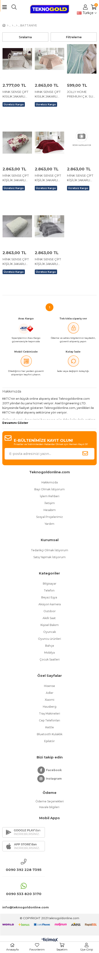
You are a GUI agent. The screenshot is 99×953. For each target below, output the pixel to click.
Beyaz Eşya (49, 597)
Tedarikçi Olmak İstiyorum (49, 550)
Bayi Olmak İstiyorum (49, 489)
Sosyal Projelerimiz (49, 517)
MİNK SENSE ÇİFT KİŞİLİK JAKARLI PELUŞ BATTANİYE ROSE (16, 178)
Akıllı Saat (49, 618)
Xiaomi (49, 699)
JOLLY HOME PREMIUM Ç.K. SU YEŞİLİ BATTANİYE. (80, 94)
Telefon (49, 590)
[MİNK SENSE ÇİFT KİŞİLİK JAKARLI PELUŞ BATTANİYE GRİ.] (49, 226)
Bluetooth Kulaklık (49, 734)
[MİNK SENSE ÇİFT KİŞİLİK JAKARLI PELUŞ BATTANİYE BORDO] (49, 142)
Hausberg (49, 706)
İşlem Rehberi (49, 496)
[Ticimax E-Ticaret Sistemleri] (49, 940)
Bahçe (49, 645)
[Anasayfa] (7, 25)
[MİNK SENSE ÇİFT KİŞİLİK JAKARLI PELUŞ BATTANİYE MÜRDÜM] (81, 142)
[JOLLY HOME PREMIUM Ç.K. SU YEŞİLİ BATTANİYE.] (81, 59)
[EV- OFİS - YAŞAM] (12, 25)
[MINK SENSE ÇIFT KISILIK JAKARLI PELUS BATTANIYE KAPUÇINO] (49, 59)
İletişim (49, 503)
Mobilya (49, 652)
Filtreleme (74, 37)
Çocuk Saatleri (50, 659)
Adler (49, 693)
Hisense (49, 686)
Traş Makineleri (49, 713)
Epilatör (49, 741)
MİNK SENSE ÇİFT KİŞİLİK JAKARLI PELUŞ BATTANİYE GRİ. (48, 261)
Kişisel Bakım (50, 625)
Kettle (49, 727)
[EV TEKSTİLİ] (16, 25)
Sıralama (25, 37)
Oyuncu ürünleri (49, 638)
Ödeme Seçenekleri (49, 801)
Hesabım (50, 510)
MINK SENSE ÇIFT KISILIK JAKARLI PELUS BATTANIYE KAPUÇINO (48, 94)
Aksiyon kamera (49, 604)
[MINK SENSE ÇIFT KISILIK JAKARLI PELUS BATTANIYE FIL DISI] (17, 59)
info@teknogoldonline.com (23, 907)
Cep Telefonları (49, 720)
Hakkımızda (49, 482)
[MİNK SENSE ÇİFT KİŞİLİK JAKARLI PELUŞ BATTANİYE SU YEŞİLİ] (17, 226)
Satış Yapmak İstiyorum (49, 557)
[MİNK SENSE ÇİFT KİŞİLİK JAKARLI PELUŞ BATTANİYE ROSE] (17, 142)
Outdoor (50, 611)
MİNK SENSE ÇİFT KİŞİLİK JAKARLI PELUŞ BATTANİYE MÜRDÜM (80, 178)
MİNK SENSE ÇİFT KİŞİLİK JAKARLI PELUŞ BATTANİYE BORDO (48, 178)
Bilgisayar (49, 583)
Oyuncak (49, 632)
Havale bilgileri (49, 807)
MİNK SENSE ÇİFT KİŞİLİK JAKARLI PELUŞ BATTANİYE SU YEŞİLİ (16, 261)
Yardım (49, 523)
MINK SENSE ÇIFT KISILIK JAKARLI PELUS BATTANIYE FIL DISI (16, 94)
